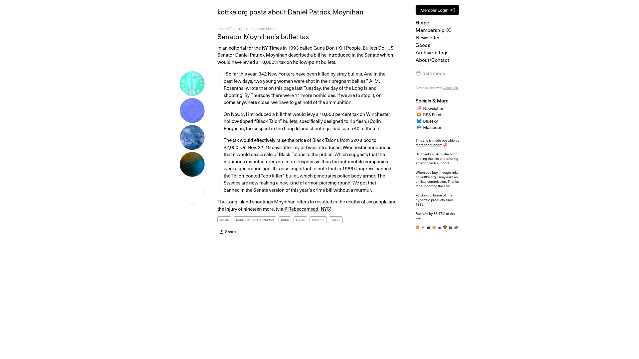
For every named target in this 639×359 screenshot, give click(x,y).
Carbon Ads (451, 87)
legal (300, 220)
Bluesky (430, 121)
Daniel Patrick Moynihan (255, 220)
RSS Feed (432, 114)
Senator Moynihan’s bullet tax (263, 36)
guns (285, 220)
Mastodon (433, 127)
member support (429, 144)
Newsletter (428, 37)
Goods (423, 45)
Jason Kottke (266, 28)
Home (422, 22)
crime (224, 220)
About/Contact (432, 60)
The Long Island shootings (245, 201)
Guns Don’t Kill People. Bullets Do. (349, 47)
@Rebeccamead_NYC (307, 208)
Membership (431, 30)
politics (318, 220)
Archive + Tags (432, 52)
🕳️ (440, 227)
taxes (335, 220)
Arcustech (444, 154)
